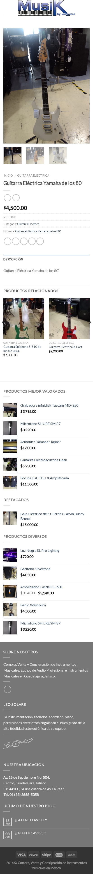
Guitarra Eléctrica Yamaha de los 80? (38, 231)
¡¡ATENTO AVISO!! (30, 833)
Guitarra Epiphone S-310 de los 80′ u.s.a (22, 349)
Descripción (13, 259)
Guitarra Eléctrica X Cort (65, 347)
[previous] (11, 86)
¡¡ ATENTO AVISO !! (31, 820)
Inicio (8, 175)
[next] (82, 86)
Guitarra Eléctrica (33, 175)
